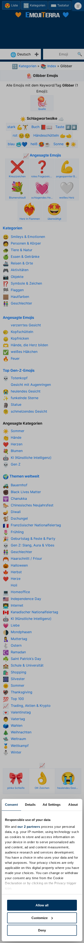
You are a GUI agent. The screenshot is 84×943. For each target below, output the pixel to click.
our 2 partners (28, 826)
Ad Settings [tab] (52, 804)
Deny (42, 930)
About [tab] (73, 804)
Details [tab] (30, 804)
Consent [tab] (11, 804)
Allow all (42, 905)
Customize (39, 918)
